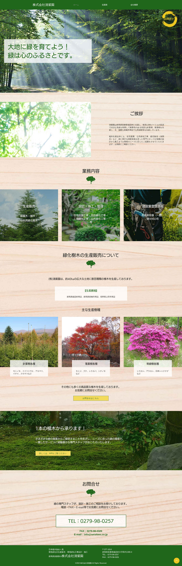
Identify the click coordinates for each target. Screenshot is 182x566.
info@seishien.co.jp (96, 534)
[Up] (177, 561)
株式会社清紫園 (43, 4)
